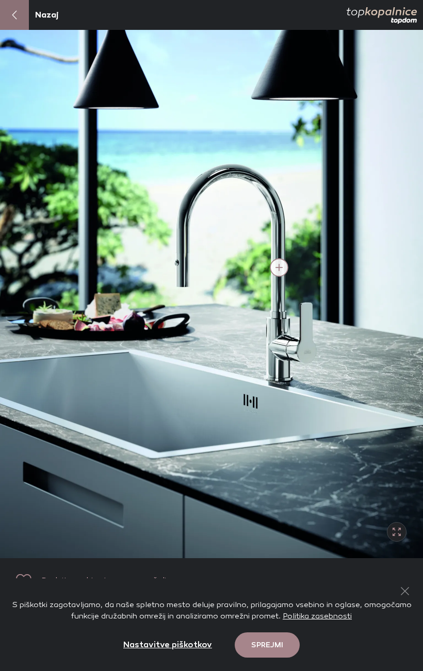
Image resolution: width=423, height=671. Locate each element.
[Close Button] (405, 591)
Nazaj (47, 15)
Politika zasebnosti (317, 615)
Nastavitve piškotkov (167, 644)
